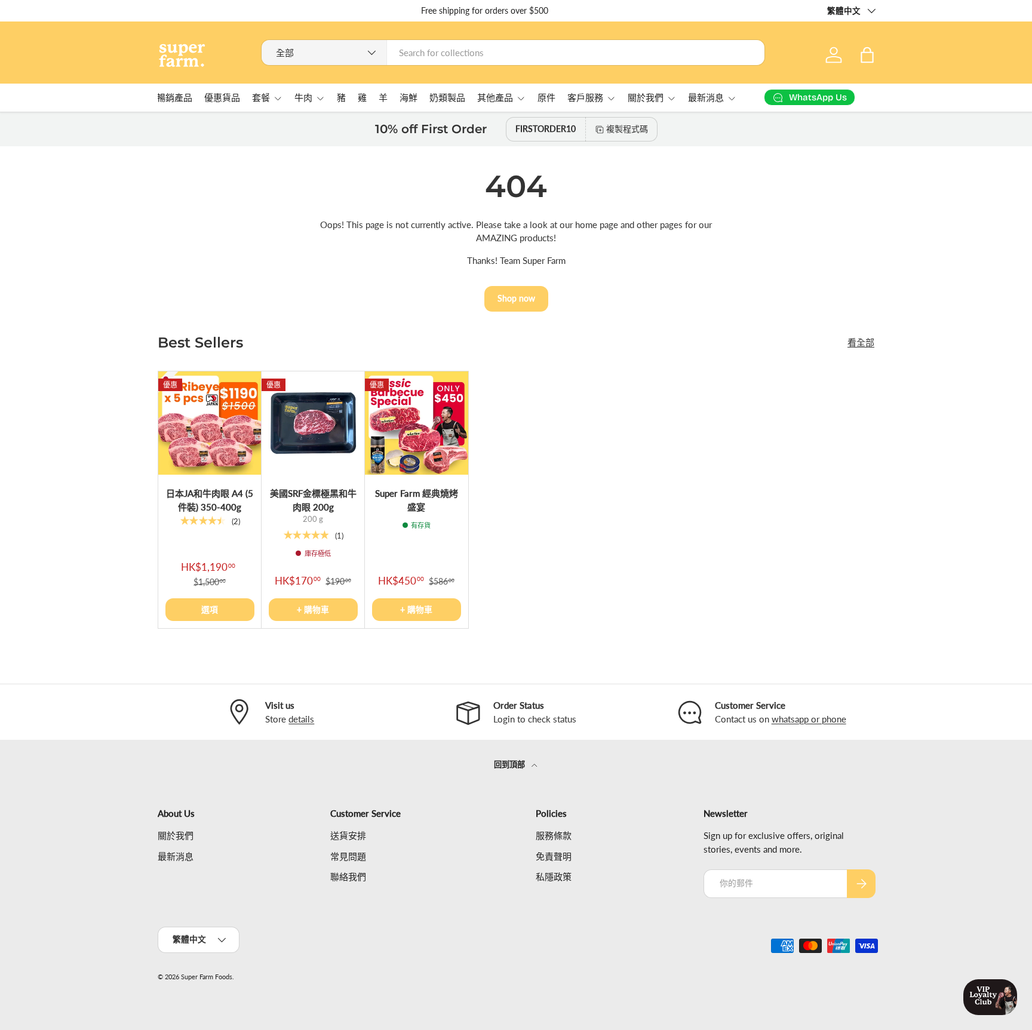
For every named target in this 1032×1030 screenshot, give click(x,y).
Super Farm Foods (206, 976)
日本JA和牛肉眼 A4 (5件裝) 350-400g (209, 500)
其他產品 (495, 98)
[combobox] (513, 52)
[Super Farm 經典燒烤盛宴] (416, 423)
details (301, 719)
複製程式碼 (627, 129)
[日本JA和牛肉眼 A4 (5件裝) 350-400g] (210, 423)
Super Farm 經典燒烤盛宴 (416, 500)
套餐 (261, 98)
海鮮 (408, 98)
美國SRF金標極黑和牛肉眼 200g (313, 500)
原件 (546, 98)
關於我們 (646, 98)
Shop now (516, 298)
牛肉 (303, 98)
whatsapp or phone (809, 719)
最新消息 (706, 98)
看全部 (860, 342)
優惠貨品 (222, 98)
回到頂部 (510, 764)
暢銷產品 (174, 98)
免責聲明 (554, 856)
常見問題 (348, 856)
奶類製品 (447, 98)
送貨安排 (348, 836)
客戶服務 (585, 98)
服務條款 (554, 836)
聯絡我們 (348, 877)
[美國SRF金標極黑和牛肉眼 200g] (313, 423)
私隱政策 (554, 877)
